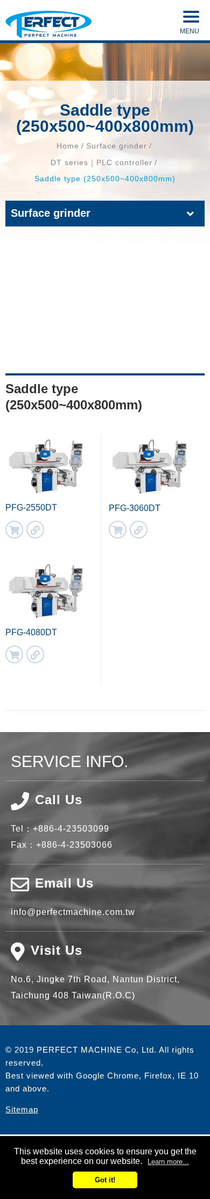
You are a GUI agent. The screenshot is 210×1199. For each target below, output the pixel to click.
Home (68, 145)
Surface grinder (116, 145)
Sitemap (21, 1109)
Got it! (105, 1180)
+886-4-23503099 (71, 828)
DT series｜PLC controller (101, 162)
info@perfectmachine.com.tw (73, 912)
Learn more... (168, 1162)
